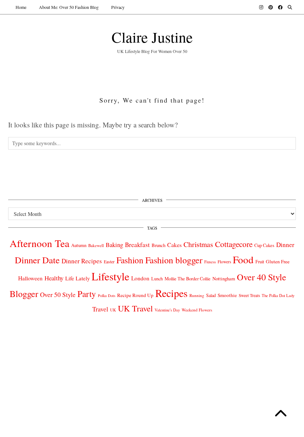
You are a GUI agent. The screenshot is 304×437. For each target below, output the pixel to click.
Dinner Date (37, 260)
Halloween (30, 278)
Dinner (285, 244)
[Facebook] (280, 7)
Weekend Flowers (197, 310)
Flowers (224, 261)
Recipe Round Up (135, 295)
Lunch (157, 278)
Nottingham (223, 278)
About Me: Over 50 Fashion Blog (69, 7)
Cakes (174, 244)
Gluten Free (278, 261)
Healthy (53, 278)
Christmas (198, 244)
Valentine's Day (167, 310)
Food (243, 259)
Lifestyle (110, 276)
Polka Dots (106, 295)
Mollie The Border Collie (188, 278)
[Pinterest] (270, 7)
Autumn (78, 245)
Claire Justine (152, 37)
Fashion (129, 260)
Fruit (259, 261)
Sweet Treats (249, 295)
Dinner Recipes (82, 261)
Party (86, 293)
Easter (109, 261)
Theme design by (264, 342)
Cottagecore (233, 244)
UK (113, 310)
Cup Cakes (264, 245)
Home (21, 7)
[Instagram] (261, 7)
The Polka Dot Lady (278, 295)
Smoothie (227, 295)
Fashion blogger (173, 260)
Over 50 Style (58, 294)
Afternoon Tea (39, 243)
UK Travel (135, 308)
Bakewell (96, 245)
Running (196, 295)
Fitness (210, 261)
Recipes (171, 293)
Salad (211, 295)
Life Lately (77, 278)
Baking (114, 245)
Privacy (118, 7)
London (140, 278)
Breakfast (137, 244)
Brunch (158, 245)
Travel (100, 309)
